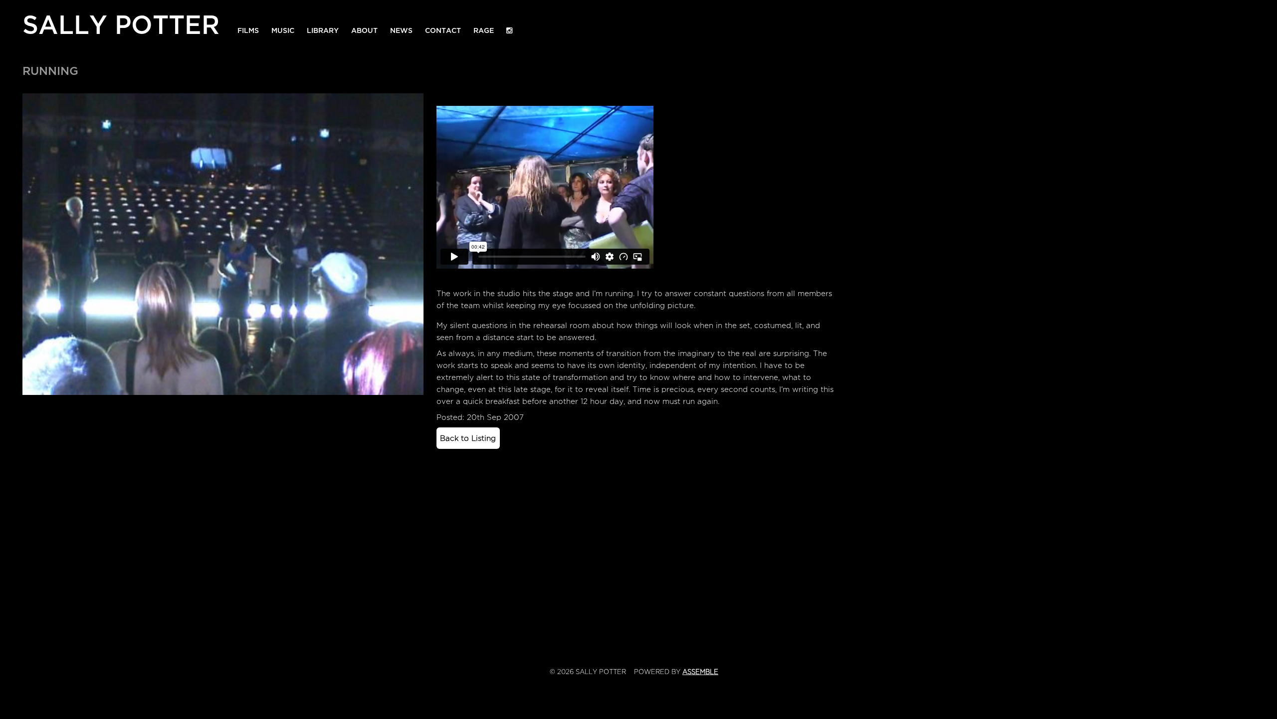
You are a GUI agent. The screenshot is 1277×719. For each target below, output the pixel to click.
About (364, 30)
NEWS (401, 30)
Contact (443, 30)
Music (282, 30)
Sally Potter (120, 22)
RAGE (483, 30)
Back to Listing (468, 438)
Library (323, 30)
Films (248, 30)
